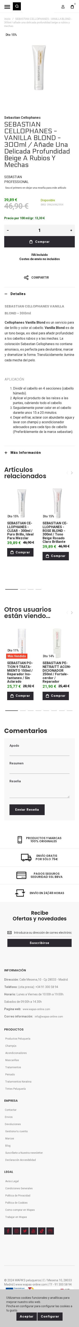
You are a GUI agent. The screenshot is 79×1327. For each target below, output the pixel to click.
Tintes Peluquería (15, 1088)
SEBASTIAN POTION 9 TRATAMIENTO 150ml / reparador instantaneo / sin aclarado (20, 672)
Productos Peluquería (17, 1038)
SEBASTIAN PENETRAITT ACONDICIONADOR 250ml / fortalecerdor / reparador (57, 672)
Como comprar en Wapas (20, 1209)
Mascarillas (12, 1060)
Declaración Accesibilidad (20, 1160)
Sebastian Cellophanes (22, 118)
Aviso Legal (12, 1181)
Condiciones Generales (19, 1188)
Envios (9, 1117)
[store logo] (38, 8)
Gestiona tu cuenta (16, 1131)
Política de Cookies (16, 1202)
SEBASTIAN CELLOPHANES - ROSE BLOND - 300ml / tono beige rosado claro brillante (55, 532)
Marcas (9, 1138)
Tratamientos (13, 1067)
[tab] (39, 293)
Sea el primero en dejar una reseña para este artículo (35, 187)
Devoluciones (13, 1124)
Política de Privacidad (17, 1195)
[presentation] (72, 473)
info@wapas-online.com (49, 1016)
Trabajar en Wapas (16, 1217)
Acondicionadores (16, 1053)
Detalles (18, 294)
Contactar (10, 1109)
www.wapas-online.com (36, 1009)
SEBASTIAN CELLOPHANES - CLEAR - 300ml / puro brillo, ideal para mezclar (20, 530)
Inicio (7, 18)
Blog (8, 1145)
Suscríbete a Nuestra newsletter (24, 1152)
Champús (10, 1045)
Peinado (10, 1074)
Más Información (26, 453)
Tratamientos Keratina (18, 1081)
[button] (11, 589)
